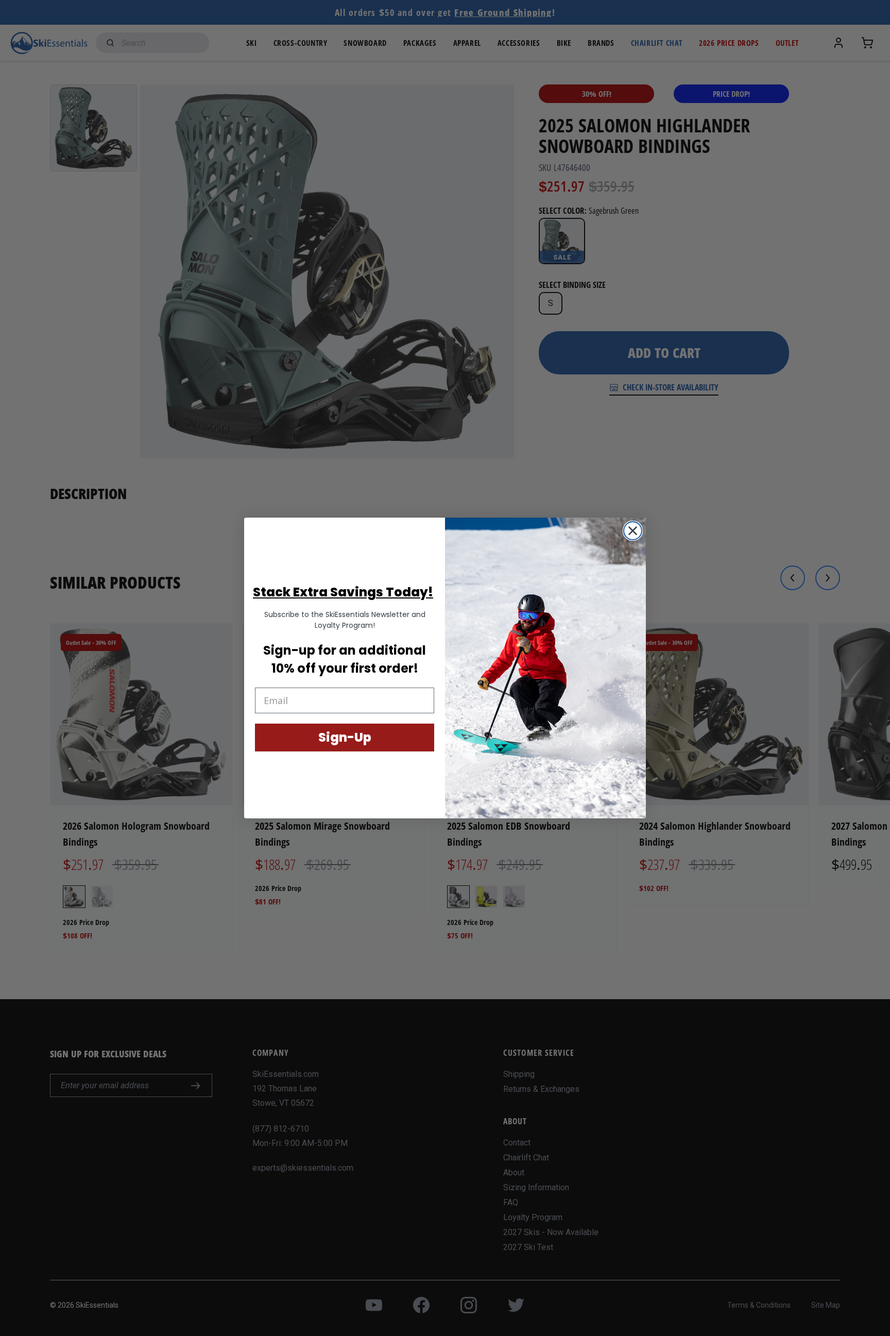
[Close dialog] (633, 531)
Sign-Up (344, 737)
